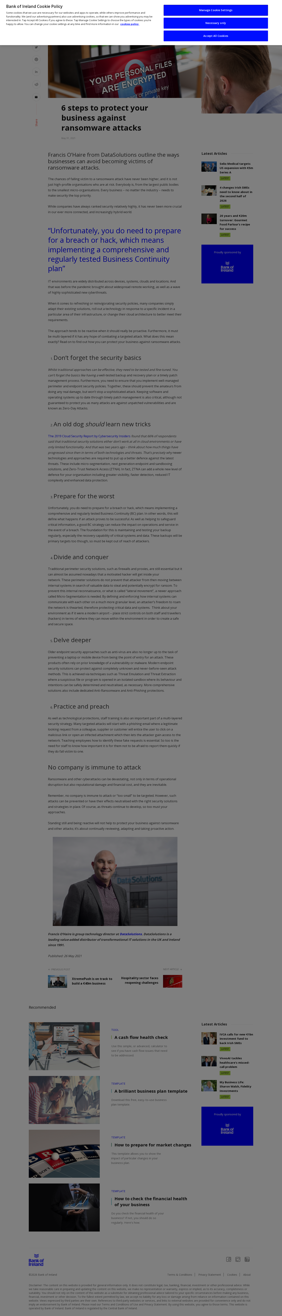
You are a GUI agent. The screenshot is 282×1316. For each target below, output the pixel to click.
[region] (141, 22)
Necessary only (215, 23)
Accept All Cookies (215, 36)
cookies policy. (129, 24)
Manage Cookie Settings (216, 10)
